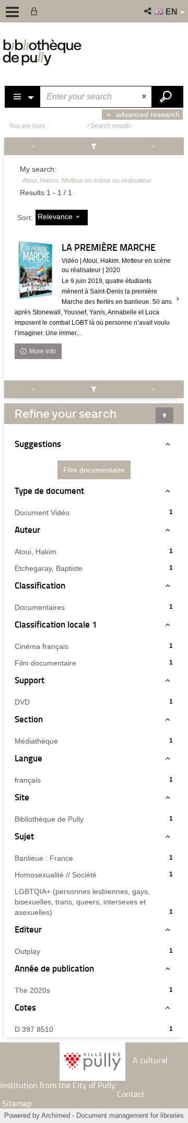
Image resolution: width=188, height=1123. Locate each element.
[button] (148, 11)
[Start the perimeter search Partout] (167, 96)
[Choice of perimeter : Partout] (23, 96)
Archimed (55, 1115)
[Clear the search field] (145, 96)
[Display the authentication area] (36, 11)
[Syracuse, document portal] (42, 52)
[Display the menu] (12, 12)
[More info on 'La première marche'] (35, 270)
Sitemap (16, 1103)
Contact (131, 1094)
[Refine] (94, 146)
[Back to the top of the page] (164, 415)
